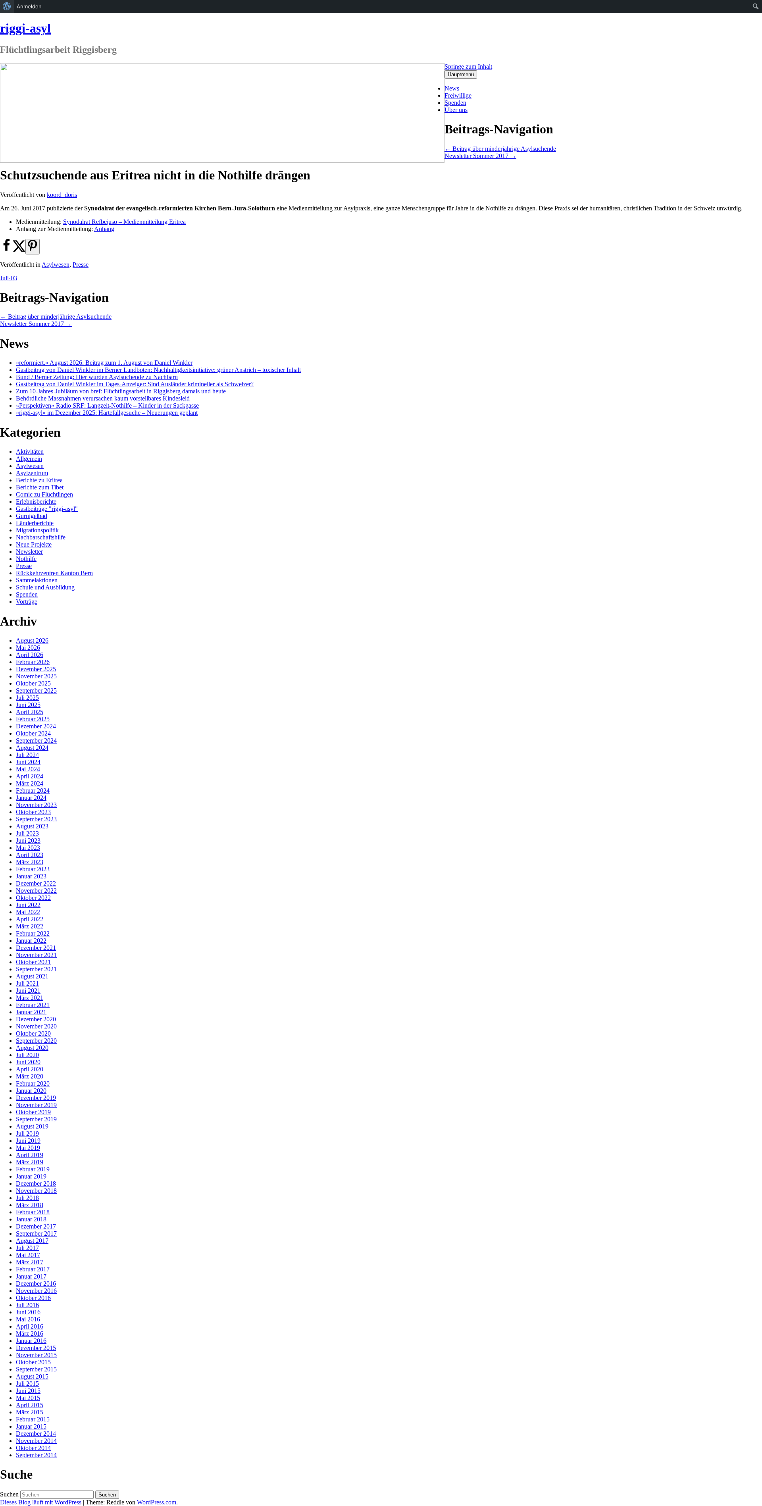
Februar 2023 (33, 869)
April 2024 (29, 776)
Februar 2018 (33, 1212)
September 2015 (36, 1369)
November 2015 (36, 1355)
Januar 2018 (31, 1219)
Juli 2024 (27, 754)
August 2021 (32, 976)
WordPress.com (156, 1502)
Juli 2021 (27, 983)
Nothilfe (26, 558)
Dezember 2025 (36, 669)
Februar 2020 (33, 1083)
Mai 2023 (28, 847)
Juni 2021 (28, 990)
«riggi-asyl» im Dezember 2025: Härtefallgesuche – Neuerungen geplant (107, 412)
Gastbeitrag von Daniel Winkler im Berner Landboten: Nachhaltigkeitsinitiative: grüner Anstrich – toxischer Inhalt (158, 369)
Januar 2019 (31, 1176)
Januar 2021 (31, 1012)
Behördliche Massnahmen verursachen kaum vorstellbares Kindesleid (103, 398)
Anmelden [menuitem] (29, 6)
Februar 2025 (33, 719)
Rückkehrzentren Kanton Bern (54, 573)
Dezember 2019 (36, 1097)
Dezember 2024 (36, 726)
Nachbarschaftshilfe (40, 537)
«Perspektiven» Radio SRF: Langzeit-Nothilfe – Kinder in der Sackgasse (107, 405)
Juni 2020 (28, 1062)
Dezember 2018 (36, 1183)
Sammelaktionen (37, 580)
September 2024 (36, 740)
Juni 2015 (28, 1390)
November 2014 (36, 1440)
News (451, 88)
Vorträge (26, 601)
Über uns (456, 109)
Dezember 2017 (36, 1226)
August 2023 (32, 826)
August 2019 (32, 1126)
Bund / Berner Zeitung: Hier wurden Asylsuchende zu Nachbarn (97, 377)
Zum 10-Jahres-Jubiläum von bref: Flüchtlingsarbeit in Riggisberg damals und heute (121, 391)
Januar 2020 (31, 1090)
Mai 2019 (28, 1147)
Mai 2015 (28, 1397)
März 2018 (29, 1205)
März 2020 (29, 1076)
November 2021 (36, 954)
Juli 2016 (27, 1305)
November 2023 (36, 804)
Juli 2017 (27, 1247)
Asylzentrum (32, 473)
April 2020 (29, 1069)
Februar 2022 (33, 933)
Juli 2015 (27, 1383)
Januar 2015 (31, 1426)
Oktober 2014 (33, 1447)
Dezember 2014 (36, 1433)
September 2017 (36, 1233)
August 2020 (32, 1047)
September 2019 (36, 1119)
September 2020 (36, 1040)
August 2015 (32, 1376)
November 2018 (36, 1190)
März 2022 (29, 926)
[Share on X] (19, 250)
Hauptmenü (461, 74)
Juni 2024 (28, 762)
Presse (81, 264)
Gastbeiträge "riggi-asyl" (47, 508)
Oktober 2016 (33, 1297)
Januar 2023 (31, 876)
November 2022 (36, 890)
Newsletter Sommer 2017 (480, 155)
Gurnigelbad (31, 515)
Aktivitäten (30, 451)
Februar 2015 (33, 1419)
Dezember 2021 (36, 947)
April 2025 (29, 712)
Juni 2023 (28, 840)
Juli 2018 (27, 1197)
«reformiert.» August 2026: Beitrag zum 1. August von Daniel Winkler (104, 362)
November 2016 (36, 1290)
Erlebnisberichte (36, 501)
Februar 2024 (33, 790)
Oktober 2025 (33, 683)
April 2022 (29, 919)
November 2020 (36, 1026)
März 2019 (29, 1162)
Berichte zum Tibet (40, 487)
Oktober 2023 (33, 812)
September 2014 (36, 1455)
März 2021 (29, 997)
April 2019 (29, 1155)
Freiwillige (457, 95)
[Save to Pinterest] (32, 246)
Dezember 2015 (36, 1347)
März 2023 (29, 862)
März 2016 (29, 1333)
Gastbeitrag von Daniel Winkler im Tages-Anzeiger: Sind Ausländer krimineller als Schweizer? (135, 384)
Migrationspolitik (37, 530)
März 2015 (29, 1412)
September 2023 (36, 819)
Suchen (9, 1494)
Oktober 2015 (33, 1362)
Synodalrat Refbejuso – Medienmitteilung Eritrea (124, 221)
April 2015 (29, 1405)
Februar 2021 (33, 1004)
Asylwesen (55, 264)
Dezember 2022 (36, 883)
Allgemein (29, 458)
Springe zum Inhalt (468, 66)
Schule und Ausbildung (45, 587)
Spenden (455, 102)
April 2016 (29, 1326)
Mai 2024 (28, 769)
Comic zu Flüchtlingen (44, 494)
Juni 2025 (28, 704)
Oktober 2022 (33, 897)
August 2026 (32, 640)
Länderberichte (35, 523)
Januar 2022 (31, 940)
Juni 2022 (28, 904)
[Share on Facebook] (6, 250)
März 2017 (29, 1262)
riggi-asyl (25, 28)
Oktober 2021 (33, 962)
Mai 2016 (28, 1319)
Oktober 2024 (33, 733)
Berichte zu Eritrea (39, 480)
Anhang (104, 228)
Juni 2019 (28, 1140)
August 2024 (32, 747)
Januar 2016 (31, 1340)
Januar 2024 (31, 797)
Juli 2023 (27, 833)
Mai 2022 (28, 912)
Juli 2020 (27, 1055)
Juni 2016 (28, 1312)
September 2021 (36, 969)
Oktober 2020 (33, 1033)
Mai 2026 (28, 647)
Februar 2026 (33, 662)
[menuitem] (7, 6)
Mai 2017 (28, 1255)
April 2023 (29, 854)
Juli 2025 (27, 697)
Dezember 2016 (36, 1283)
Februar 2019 (33, 1169)
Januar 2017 (31, 1276)
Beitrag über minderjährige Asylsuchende (500, 148)
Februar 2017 (33, 1269)
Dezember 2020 (36, 1019)
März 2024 (29, 783)
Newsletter (29, 551)
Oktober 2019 (33, 1112)
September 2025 (36, 690)
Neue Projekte (34, 544)
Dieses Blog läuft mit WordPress (40, 1502)
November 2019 (36, 1105)
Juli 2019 (27, 1133)
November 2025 (36, 676)
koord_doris (62, 194)
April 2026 (29, 654)
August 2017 (32, 1240)
